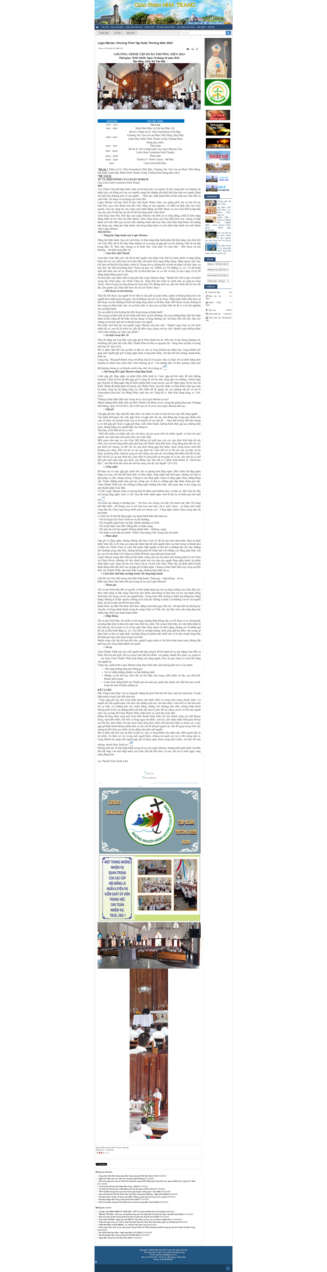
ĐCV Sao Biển (117, 27)
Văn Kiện (201, 27)
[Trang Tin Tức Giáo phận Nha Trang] (163, 12)
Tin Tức (104, 27)
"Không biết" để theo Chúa (224, 202)
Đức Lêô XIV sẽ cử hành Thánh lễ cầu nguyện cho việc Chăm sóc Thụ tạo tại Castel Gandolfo (218, 237)
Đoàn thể (149, 27)
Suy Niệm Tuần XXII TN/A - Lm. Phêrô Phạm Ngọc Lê (224, 211)
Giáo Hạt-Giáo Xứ (134, 27)
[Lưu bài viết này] (197, 49)
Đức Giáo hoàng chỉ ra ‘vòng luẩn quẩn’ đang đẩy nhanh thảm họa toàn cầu (218, 249)
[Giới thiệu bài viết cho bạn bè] (188, 49)
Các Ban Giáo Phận (165, 27)
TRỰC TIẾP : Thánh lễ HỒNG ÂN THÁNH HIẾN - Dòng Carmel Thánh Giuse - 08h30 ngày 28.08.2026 (218, 223)
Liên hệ (211, 27)
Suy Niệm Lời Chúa (185, 27)
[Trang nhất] (97, 27)
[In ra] (192, 49)
